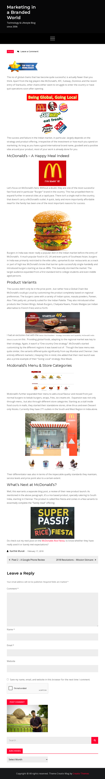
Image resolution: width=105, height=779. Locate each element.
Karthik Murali (17, 551)
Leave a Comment (29, 51)
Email (10, 645)
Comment (13, 588)
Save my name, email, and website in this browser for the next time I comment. (50, 679)
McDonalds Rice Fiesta (53, 540)
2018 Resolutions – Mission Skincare (74, 559)
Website (11, 661)
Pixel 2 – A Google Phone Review (28, 559)
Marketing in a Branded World (21, 12)
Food (10, 51)
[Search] (94, 740)
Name (11, 629)
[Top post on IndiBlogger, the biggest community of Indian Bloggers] (23, 66)
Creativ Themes (81, 773)
